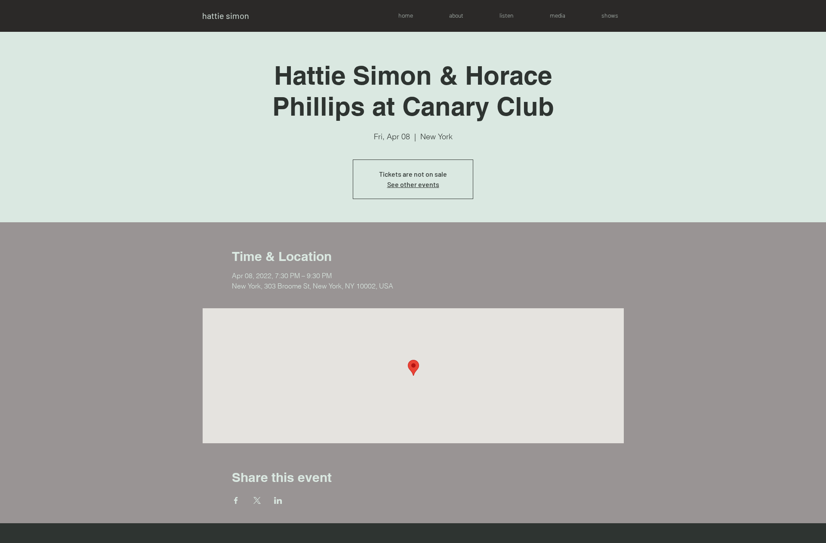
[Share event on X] (257, 500)
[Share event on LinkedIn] (278, 500)
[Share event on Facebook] (236, 500)
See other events (413, 184)
